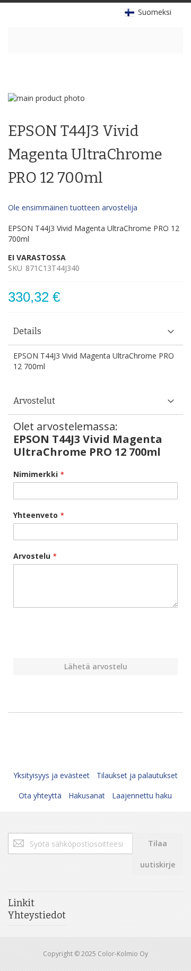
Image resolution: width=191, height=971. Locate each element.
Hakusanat (86, 795)
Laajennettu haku (142, 795)
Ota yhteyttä (40, 795)
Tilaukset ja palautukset (137, 775)
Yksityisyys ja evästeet (51, 775)
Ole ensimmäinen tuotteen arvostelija (72, 207)
